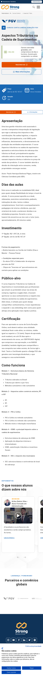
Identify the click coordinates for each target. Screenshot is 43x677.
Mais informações (23, 72)
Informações (33, 112)
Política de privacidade (33, 646)
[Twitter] (29, 640)
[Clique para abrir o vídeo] (18, 516)
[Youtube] (13, 640)
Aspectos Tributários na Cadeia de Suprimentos (28, 13)
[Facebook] (19, 640)
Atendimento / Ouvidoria (9, 1)
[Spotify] (35, 640)
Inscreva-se (20, 65)
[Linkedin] (24, 640)
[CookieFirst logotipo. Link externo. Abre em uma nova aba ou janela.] (2, 648)
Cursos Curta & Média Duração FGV (17, 13)
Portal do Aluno (37, 1)
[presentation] (18, 557)
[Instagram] (8, 640)
